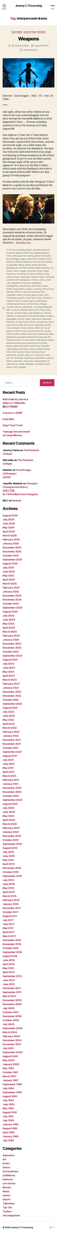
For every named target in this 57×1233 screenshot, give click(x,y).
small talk (18, 358)
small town (29, 358)
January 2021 (10, 783)
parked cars (26, 334)
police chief (34, 340)
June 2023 (9, 667)
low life (9, 313)
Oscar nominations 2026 (39, 325)
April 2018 (8, 892)
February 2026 (11, 539)
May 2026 (8, 527)
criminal (34, 280)
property (10, 343)
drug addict (18, 289)
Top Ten (7, 1207)
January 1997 (10, 1080)
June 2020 (9, 812)
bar (43, 262)
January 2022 (11, 735)
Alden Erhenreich (43, 256)
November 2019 (12, 836)
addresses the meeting (23, 256)
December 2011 (12, 988)
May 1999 (8, 1068)
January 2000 (11, 1064)
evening (37, 289)
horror (18, 301)
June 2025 (9, 571)
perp (51, 334)
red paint (45, 346)
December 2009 (12, 1000)
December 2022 (12, 691)
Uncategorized (11, 1215)
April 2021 (8, 771)
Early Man (8, 419)
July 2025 (8, 567)
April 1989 (8, 1132)
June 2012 (9, 984)
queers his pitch (20, 346)
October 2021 (10, 747)
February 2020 (11, 828)
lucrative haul (20, 313)
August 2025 (10, 563)
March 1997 (9, 1076)
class (46, 274)
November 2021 (12, 743)
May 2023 (8, 671)
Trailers (7, 1211)
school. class (23, 355)
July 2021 (8, 759)
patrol (35, 334)
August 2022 (10, 707)
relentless (22, 349)
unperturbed (40, 361)
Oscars (23, 331)
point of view (22, 340)
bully (38, 268)
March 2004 (10, 1032)
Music (6, 1191)
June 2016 (9, 960)
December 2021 (12, 739)
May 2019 (8, 860)
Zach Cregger (19, 367)
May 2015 (8, 968)
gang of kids (37, 295)
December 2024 (12, 595)
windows (39, 364)
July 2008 (8, 1008)
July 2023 (8, 663)
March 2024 (10, 631)
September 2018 (12, 876)
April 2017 (8, 932)
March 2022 (9, 727)
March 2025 (10, 583)
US (48, 361)
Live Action (29, 32)
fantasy (9, 292)
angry (23, 259)
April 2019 (8, 864)
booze (28, 265)
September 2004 (12, 1028)
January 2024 (11, 639)
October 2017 (10, 912)
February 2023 (11, 683)
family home (48, 289)
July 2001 (8, 1048)
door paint (36, 286)
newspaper (11, 319)
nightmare (36, 319)
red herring (34, 346)
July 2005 (8, 1024)
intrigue (43, 304)
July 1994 (8, 1088)
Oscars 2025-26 (35, 331)
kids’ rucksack (12, 310)
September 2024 (12, 607)
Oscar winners (13, 328)
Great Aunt (31, 298)
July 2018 (8, 880)
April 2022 (9, 723)
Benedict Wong (17, 265)
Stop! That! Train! (13, 425)
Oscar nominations (38, 322)
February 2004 (11, 1036)
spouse (50, 358)
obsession (46, 319)
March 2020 (10, 824)
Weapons (28, 39)
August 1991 (10, 1112)
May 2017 (8, 928)
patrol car (43, 334)
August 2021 (10, 755)
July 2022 (8, 711)
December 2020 (12, 787)
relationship (11, 349)
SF (12, 358)
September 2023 (12, 655)
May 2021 (8, 767)
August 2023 (10, 659)
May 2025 (8, 575)
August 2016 (10, 956)
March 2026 (10, 535)
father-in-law (20, 292)
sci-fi (32, 355)
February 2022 (11, 731)
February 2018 (11, 900)
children (39, 274)
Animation (8, 1155)
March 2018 (9, 896)
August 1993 (10, 1096)
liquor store (33, 310)
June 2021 (9, 763)
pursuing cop (33, 343)
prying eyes (20, 343)
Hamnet (16, 500)
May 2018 (8, 888)
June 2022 (9, 715)
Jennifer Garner (13, 307)
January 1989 (11, 1136)
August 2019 (10, 848)
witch (47, 364)
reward (31, 349)
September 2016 (12, 952)
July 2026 (8, 519)
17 (7, 249)
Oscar (26, 322)
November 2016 (12, 944)
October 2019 (10, 840)
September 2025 (12, 559)
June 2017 (9, 924)
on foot (18, 322)
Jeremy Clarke (22, 45)
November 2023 (12, 647)
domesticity (24, 286)
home (39, 298)
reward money (43, 349)
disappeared (12, 286)
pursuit (44, 343)
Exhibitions (9, 1175)
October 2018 (10, 872)
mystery (49, 316)
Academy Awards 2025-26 (19, 253)
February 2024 (11, 635)
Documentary (10, 1171)
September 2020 (12, 799)
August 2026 (10, 515)
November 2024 (12, 599)
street (9, 361)
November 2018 (12, 868)
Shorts (6, 1199)
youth (9, 367)
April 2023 (9, 675)
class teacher (12, 277)
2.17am (12, 249)
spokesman (40, 358)
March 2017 (9, 936)
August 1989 (10, 1128)
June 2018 (9, 884)
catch (15, 271)
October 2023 (11, 651)
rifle (8, 352)
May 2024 (8, 623)
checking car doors (26, 274)
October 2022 (11, 699)
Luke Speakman (35, 313)
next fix (20, 319)
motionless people (36, 316)
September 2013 (12, 976)
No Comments (30, 50)
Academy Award (24, 249)
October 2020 (11, 795)
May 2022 (8, 719)
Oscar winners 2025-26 (32, 328)
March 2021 (9, 775)
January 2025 (11, 591)
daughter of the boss (21, 283)
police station (47, 340)
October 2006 (11, 1020)
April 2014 (8, 972)
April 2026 (9, 531)
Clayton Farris (37, 277)
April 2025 (9, 579)
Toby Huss (28, 361)
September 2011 (12, 992)
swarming (17, 361)
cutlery (42, 280)
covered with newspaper (17, 280)
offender (10, 322)
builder (31, 268)
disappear (36, 283)
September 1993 (12, 1092)
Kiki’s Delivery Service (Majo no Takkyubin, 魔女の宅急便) (15, 403)
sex (8, 358)
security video (43, 355)
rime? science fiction (21, 352)
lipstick (24, 310)
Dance (6, 1167)
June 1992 (9, 1104)
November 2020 (12, 791)
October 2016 (10, 948)
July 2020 (8, 808)
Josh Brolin (27, 307)
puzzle (9, 346)
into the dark (32, 304)
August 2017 (10, 916)
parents (15, 334)
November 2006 (12, 1016)
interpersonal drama (15, 304)
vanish (22, 364)
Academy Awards (41, 249)
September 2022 (12, 703)
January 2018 (11, 904)
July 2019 (8, 852)
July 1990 (8, 1120)
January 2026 (11, 543)
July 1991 (8, 1116)
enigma (28, 289)
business (45, 268)
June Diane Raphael (42, 307)
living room (45, 310)
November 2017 (12, 908)
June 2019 (9, 856)
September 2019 (12, 844)
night (27, 319)
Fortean (26, 295)
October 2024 (11, 603)
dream (45, 286)
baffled (18, 262)
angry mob (32, 259)
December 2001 (12, 1044)
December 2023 (12, 643)
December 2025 (12, 547)
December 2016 (12, 940)
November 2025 (12, 551)
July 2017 (8, 920)
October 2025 (11, 555)
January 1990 (11, 1124)
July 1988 (8, 1140)
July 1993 (8, 1100)
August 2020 (10, 804)
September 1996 (12, 1084)
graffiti (21, 298)
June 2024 (9, 619)
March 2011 (9, 996)
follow (19, 295)
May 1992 (8, 1108)
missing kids (21, 316)
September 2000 (13, 1052)
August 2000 (10, 1056)
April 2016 (8, 964)
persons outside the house (30, 337)
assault (41, 259)
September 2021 (12, 751)
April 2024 (9, 627)
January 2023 (11, 687)
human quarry (28, 301)
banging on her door (31, 262)
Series (6, 1195)
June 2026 (9, 523)
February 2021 (11, 779)
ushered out (12, 364)
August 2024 (10, 611)
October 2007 (11, 1012)
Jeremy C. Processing (28, 5)
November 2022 (12, 695)
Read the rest (23, 242)
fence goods (34, 292)
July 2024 (8, 615)
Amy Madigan (12, 259)
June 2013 (9, 980)
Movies (41, 32)
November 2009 (12, 1004)
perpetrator (11, 337)
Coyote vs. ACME (12, 412)
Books (6, 1163)
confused (49, 277)
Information (41, 301)
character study (34, 271)
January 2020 (11, 832)
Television (8, 1203)
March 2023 (10, 679)
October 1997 (10, 1072)
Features (17, 32)
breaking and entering (16, 268)
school (35, 352)
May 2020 (8, 816)
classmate (25, 277)
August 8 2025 (42, 45)
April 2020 (9, 820)
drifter (9, 289)
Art (4, 1159)
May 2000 (9, 1060)
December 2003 (12, 1040)
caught (22, 271)
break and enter (39, 265)
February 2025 (11, 587)
